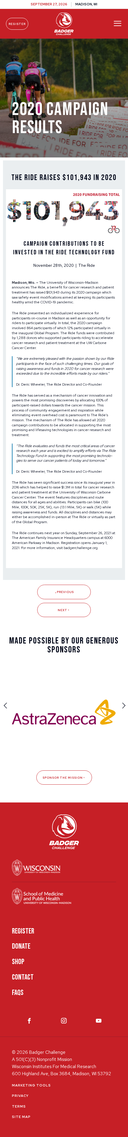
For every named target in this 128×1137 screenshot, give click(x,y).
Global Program (46, 333)
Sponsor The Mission (63, 778)
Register (17, 24)
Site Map (21, 1117)
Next (62, 610)
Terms (19, 1106)
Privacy (20, 1096)
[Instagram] (64, 1022)
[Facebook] (29, 1022)
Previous (65, 592)
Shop (18, 961)
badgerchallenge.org (81, 547)
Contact (23, 977)
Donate (21, 946)
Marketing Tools (31, 1085)
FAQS (18, 992)
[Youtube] (99, 1022)
